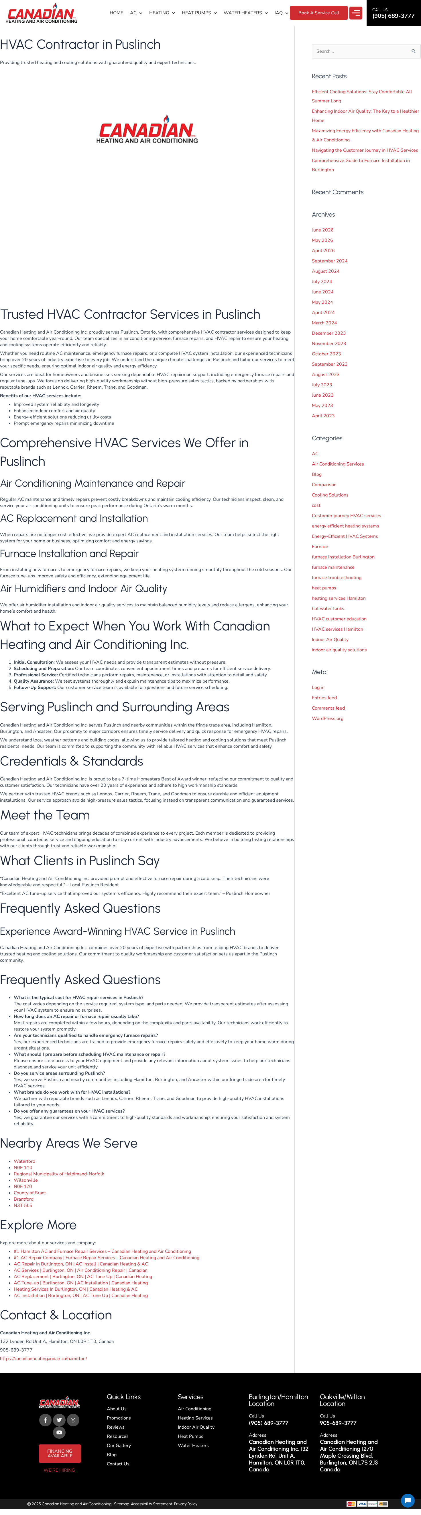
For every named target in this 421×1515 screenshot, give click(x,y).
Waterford (24, 1161)
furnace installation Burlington (343, 557)
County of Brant (30, 1193)
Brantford (24, 1199)
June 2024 (323, 292)
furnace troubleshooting (336, 578)
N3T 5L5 (23, 1205)
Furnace (320, 547)
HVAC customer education (339, 619)
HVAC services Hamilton (337, 629)
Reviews (116, 1427)
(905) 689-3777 (268, 1422)
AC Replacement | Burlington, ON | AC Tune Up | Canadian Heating (83, 1276)
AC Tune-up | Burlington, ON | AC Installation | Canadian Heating (81, 1283)
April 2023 (323, 416)
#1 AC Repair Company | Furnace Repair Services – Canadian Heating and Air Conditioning (106, 1258)
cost (316, 505)
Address (257, 1435)
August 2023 (326, 374)
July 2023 (322, 385)
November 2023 (329, 343)
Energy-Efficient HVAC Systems (345, 536)
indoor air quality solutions (339, 650)
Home (116, 13)
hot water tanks (328, 608)
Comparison (324, 485)
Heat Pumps (196, 13)
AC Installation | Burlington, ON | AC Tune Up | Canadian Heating (81, 1295)
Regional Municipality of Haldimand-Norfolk (59, 1174)
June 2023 (323, 395)
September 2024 (330, 261)
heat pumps (324, 588)
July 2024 (322, 282)
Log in (318, 687)
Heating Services (195, 1418)
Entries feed (324, 698)
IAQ (279, 13)
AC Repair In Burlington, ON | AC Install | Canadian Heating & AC (81, 1264)
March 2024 (324, 323)
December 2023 (329, 333)
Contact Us (118, 1464)
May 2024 (322, 302)
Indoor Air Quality (330, 639)
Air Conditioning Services (338, 464)
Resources (118, 1436)
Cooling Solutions (330, 495)
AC (133, 13)
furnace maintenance (333, 567)
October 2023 (326, 354)
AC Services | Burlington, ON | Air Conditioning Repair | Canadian (80, 1270)
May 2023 (322, 405)
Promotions (119, 1418)
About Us (117, 1409)
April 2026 (323, 251)
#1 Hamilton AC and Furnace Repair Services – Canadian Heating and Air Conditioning (102, 1251)
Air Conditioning (194, 1409)
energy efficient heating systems (345, 526)
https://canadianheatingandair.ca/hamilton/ (43, 1359)
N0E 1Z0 (23, 1186)
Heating (159, 13)
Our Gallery (119, 1445)
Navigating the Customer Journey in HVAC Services (365, 150)
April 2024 (323, 312)
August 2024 (326, 271)
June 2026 (323, 230)
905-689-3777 (338, 1422)
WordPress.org (327, 718)
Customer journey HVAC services (346, 516)
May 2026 (322, 240)
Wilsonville (26, 1180)
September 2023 (330, 364)
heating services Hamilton (339, 598)
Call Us (256, 1416)
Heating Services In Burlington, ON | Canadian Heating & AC (76, 1289)
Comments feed (328, 708)
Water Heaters (243, 13)
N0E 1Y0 (23, 1168)
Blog (317, 474)
